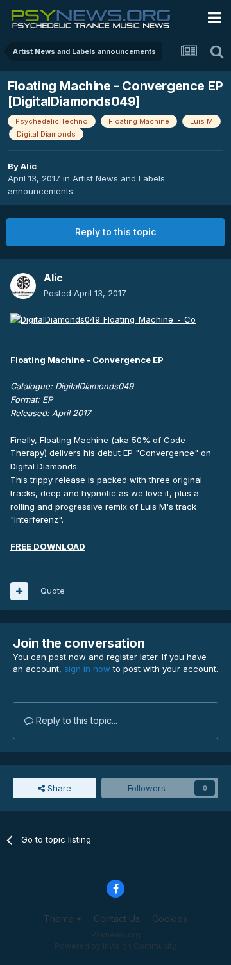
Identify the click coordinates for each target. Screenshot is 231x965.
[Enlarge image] (103, 319)
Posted (85, 293)
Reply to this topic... (75, 720)
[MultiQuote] (19, 591)
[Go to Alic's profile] (23, 286)
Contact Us (117, 918)
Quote (52, 590)
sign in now (87, 669)
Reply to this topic (115, 231)
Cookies (169, 918)
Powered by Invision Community (115, 946)
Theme (60, 918)
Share (58, 788)
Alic (29, 166)
